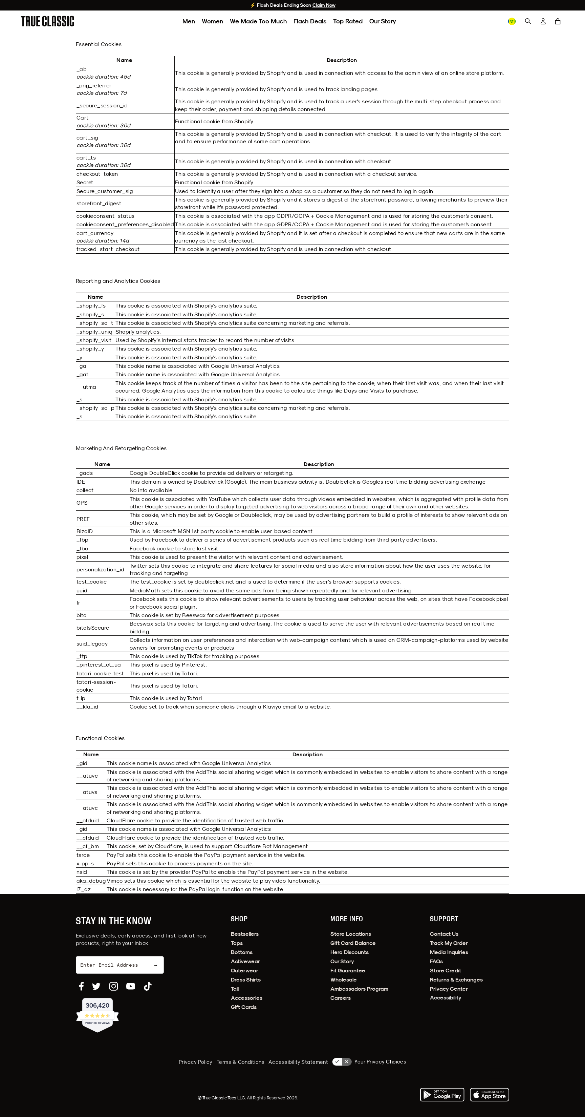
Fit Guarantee (347, 970)
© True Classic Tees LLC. (222, 1097)
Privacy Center (449, 988)
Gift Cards (244, 1007)
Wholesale (343, 979)
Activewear (245, 961)
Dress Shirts (246, 979)
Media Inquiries (449, 952)
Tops (237, 943)
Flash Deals (310, 21)
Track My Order (449, 943)
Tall (235, 988)
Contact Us (444, 933)
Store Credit (445, 970)
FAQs (436, 961)
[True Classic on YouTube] (130, 986)
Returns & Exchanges (456, 979)
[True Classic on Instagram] (113, 986)
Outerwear (244, 970)
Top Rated (348, 21)
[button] (558, 21)
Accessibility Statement (298, 1062)
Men (188, 21)
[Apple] (489, 1094)
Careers (340, 998)
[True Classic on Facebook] (81, 986)
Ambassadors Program (359, 988)
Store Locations (350, 933)
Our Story (382, 21)
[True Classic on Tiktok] (147, 986)
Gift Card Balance (353, 943)
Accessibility (445, 997)
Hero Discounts (349, 952)
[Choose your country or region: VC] (512, 21)
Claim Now (323, 5)
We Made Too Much (258, 21)
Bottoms (242, 952)
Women (212, 21)
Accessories (246, 998)
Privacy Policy (196, 1062)
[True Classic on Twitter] (96, 986)
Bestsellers (245, 933)
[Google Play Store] (442, 1094)
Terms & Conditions (240, 1062)
